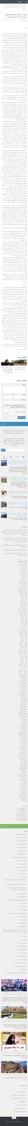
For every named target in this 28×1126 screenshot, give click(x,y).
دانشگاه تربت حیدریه (21, 1091)
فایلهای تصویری (22, 949)
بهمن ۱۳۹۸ (24, 697)
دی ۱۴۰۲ (25, 616)
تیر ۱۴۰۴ (25, 585)
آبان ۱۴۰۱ (25, 640)
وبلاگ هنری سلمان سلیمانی (19, 1111)
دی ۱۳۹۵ (25, 761)
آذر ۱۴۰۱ (25, 639)
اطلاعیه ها (23, 910)
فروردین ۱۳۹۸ (24, 714)
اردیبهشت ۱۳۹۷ (23, 733)
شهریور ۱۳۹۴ (24, 788)
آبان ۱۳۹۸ (25, 702)
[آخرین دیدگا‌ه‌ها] (17, 457)
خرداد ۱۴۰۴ (24, 587)
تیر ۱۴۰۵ (25, 566)
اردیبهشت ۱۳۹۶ (23, 754)
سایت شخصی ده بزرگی (20, 1108)
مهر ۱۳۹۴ (25, 787)
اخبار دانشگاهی (22, 854)
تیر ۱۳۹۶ (25, 751)
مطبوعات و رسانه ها (13, 463)
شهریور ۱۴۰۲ (24, 623)
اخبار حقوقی (19, 460)
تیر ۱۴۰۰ (25, 668)
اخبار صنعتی (10, 5)
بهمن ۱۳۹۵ (24, 759)
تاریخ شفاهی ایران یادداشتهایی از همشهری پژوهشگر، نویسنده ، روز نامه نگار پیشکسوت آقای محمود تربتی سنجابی (14, 931)
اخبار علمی (4, 5)
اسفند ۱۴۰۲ (24, 613)
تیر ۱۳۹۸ (25, 709)
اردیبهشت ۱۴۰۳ (23, 609)
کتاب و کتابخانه (21, 480)
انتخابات (24, 919)
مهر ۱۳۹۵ (25, 766)
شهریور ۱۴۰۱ (24, 644)
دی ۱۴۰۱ (25, 637)
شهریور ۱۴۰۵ (24, 563)
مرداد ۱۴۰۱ (24, 646)
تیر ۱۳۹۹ (25, 689)
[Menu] (26, 2)
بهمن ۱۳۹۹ (24, 677)
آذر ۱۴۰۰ (25, 659)
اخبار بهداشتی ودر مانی (20, 847)
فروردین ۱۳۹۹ (24, 694)
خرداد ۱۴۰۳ (24, 608)
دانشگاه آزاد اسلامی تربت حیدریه (18, 1095)
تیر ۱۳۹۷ (25, 730)
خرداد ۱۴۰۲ (24, 628)
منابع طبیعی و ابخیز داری (20, 966)
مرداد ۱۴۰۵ (24, 565)
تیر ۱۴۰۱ (25, 647)
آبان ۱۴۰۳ (25, 599)
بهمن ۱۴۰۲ (24, 615)
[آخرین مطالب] (4, 457)
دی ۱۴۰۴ (25, 575)
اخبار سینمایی (22, 863)
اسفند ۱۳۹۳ (24, 799)
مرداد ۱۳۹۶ (24, 749)
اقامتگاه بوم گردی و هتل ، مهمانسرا (18, 913)
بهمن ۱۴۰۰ (24, 656)
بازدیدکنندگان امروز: (22, 810)
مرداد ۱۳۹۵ (24, 769)
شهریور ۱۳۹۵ (24, 768)
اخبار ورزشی (23, 906)
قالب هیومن (7, 1121)
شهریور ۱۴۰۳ (24, 603)
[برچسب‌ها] (23, 457)
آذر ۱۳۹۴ (25, 783)
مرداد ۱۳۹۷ (24, 728)
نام (13, 394)
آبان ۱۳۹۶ (25, 744)
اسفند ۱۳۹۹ (24, 675)
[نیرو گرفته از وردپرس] (17, 1121)
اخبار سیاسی (13, 460)
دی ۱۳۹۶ (25, 740)
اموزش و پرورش (22, 916)
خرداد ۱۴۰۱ (24, 649)
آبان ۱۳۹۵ (25, 764)
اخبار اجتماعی (23, 5)
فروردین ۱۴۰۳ (24, 611)
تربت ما (20, 2)
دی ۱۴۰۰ (25, 658)
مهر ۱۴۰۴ (25, 580)
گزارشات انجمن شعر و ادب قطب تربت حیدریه (14, 879)
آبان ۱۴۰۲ (25, 620)
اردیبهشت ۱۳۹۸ (23, 713)
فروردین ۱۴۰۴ (24, 591)
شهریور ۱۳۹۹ (24, 685)
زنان (18, 463)
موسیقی (25, 465)
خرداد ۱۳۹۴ (24, 794)
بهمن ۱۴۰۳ (24, 594)
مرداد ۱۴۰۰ (24, 666)
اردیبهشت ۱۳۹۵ (23, 775)
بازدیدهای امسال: (23, 818)
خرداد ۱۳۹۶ (24, 752)
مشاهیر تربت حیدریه (21, 959)
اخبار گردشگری (15, 503)
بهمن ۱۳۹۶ (24, 738)
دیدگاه (23, 384)
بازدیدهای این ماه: (23, 816)
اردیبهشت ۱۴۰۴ (23, 589)
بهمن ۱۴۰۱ (24, 635)
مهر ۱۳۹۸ (25, 704)
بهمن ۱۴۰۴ (24, 573)
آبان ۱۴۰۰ (25, 661)
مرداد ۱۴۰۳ (24, 604)
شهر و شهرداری (22, 946)
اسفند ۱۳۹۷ (24, 716)
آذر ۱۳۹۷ (25, 721)
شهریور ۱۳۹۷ (24, 726)
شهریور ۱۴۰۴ (24, 582)
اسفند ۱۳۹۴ (24, 778)
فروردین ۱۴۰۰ (24, 673)
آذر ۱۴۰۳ (25, 597)
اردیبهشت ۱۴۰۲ (23, 630)
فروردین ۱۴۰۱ (24, 652)
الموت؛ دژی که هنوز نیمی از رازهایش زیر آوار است (14, 550)
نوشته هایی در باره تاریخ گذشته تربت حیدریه (16, 972)
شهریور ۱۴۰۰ (24, 665)
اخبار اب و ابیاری (22, 837)
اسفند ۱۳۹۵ (24, 757)
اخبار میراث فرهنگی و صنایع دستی (12, 7)
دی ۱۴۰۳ (25, 596)
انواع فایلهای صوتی (21, 926)
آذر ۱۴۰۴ (25, 577)
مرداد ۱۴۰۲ (24, 625)
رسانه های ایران (22, 1101)
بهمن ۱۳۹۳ (24, 800)
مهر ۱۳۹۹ (25, 683)
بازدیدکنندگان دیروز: (22, 813)
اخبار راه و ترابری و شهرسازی (19, 857)
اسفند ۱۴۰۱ (24, 634)
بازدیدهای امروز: (23, 808)
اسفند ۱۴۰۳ (24, 592)
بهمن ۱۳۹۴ (24, 780)
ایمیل (24, 394)
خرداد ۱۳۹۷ (24, 732)
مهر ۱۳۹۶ (25, 745)
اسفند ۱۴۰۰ (24, 654)
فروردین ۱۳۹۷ (24, 735)
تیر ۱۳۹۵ (25, 771)
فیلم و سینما (23, 953)
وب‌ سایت (23, 399)
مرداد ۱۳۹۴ (24, 790)
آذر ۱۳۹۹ (25, 680)
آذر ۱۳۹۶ (25, 742)
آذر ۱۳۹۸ (25, 701)
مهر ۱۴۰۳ (25, 601)
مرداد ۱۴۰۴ (24, 584)
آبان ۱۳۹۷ (25, 723)
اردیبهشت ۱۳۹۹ (23, 692)
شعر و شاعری (22, 943)
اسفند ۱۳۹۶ (24, 737)
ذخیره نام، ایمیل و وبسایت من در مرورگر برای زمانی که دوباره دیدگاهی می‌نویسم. (15, 406)
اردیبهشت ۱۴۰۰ (23, 671)
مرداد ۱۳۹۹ (24, 687)
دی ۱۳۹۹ (25, 678)
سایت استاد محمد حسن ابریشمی (18, 1098)
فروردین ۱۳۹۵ (24, 776)
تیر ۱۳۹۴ (25, 792)
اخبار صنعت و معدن (21, 867)
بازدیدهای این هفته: (22, 815)
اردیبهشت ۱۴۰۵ (23, 570)
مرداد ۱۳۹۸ (24, 708)
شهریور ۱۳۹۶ (24, 747)
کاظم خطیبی (21, 19)
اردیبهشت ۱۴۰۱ (23, 651)
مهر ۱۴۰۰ (25, 663)
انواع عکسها (23, 923)
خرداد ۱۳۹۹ (24, 690)
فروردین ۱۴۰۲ (24, 632)
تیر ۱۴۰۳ (25, 606)
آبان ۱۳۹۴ (25, 785)
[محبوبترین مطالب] (11, 457)
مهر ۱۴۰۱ (25, 642)
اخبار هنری (22, 463)
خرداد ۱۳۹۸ (24, 711)
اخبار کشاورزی (23, 7)
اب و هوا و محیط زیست (20, 834)
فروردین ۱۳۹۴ (24, 797)
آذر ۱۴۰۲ (25, 618)
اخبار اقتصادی (16, 5)
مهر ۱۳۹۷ (25, 725)
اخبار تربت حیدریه (22, 1104)
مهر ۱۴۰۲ (25, 621)
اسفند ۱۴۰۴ (24, 572)
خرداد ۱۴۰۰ (24, 670)
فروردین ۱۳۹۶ (24, 756)
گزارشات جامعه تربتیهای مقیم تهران (17, 884)
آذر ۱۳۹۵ (25, 763)
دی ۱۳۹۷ (25, 720)
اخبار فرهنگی (21, 462)
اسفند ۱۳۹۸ (24, 695)
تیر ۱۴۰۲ (25, 627)
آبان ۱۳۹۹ (25, 682)
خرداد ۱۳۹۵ (24, 773)
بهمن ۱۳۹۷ (24, 718)
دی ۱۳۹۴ (25, 781)
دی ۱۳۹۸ (25, 699)
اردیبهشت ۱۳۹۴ (23, 795)
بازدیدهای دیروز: (23, 811)
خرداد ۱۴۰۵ (24, 568)
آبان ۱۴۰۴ (25, 578)
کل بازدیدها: (24, 820)
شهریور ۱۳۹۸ (24, 706)
